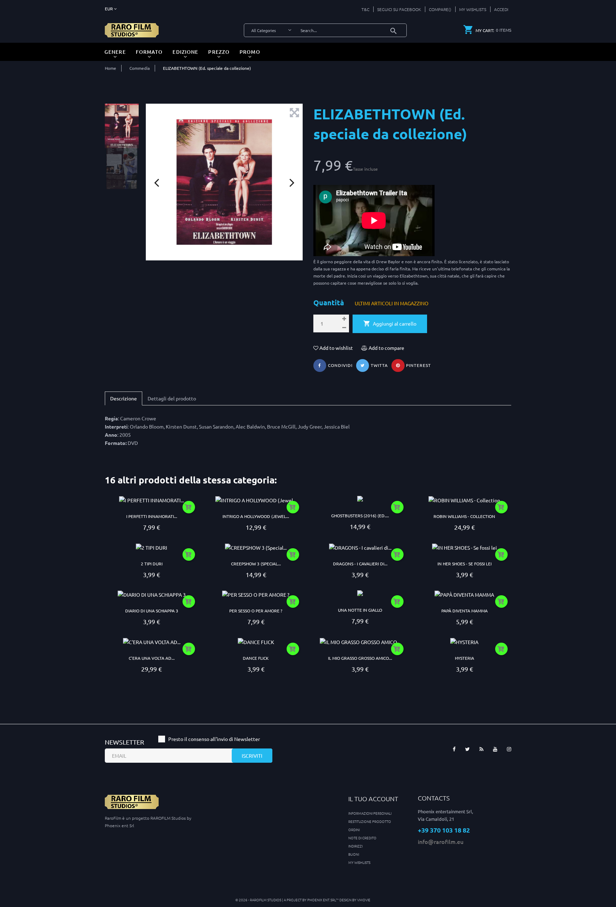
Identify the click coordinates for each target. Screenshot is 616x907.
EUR (109, 8)
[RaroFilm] (132, 29)
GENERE (115, 51)
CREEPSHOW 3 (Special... (256, 563)
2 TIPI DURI (152, 563)
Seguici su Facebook (399, 9)
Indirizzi (355, 846)
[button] (499, 9)
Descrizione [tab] (123, 398)
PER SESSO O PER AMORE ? (255, 610)
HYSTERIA (464, 658)
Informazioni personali (369, 813)
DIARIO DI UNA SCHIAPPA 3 (151, 610)
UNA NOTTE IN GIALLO (360, 610)
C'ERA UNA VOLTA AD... (152, 658)
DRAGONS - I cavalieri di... (360, 563)
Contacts (434, 798)
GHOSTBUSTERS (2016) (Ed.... (360, 515)
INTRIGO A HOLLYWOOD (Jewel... (255, 516)
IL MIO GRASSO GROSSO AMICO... (360, 658)
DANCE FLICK (256, 658)
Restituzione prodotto (369, 821)
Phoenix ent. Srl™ (323, 899)
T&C (365, 9)
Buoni (353, 854)
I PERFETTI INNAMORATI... (151, 516)
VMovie (363, 899)
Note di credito (362, 837)
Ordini (354, 829)
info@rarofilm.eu (440, 841)
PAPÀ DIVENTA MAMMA (464, 610)
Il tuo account (373, 798)
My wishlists (359, 862)
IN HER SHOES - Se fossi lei (464, 563)
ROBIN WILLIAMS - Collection (464, 516)
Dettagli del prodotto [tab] (172, 398)
